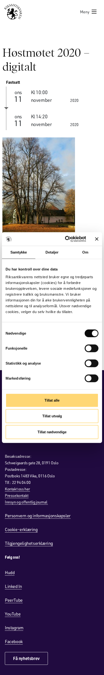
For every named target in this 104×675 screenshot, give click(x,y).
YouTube (13, 614)
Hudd (10, 572)
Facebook (14, 641)
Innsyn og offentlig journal (26, 501)
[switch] (91, 348)
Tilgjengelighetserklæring (29, 543)
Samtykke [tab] (18, 252)
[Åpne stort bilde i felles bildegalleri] (52, 185)
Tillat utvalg (52, 416)
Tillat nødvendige (52, 432)
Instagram (14, 627)
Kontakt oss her (17, 488)
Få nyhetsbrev (26, 658)
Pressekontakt (17, 495)
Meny (84, 11)
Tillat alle (52, 400)
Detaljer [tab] (52, 252)
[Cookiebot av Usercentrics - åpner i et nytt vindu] (65, 239)
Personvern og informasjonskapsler (38, 515)
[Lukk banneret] (96, 239)
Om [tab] (85, 252)
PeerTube (14, 600)
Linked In (13, 586)
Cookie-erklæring (21, 529)
